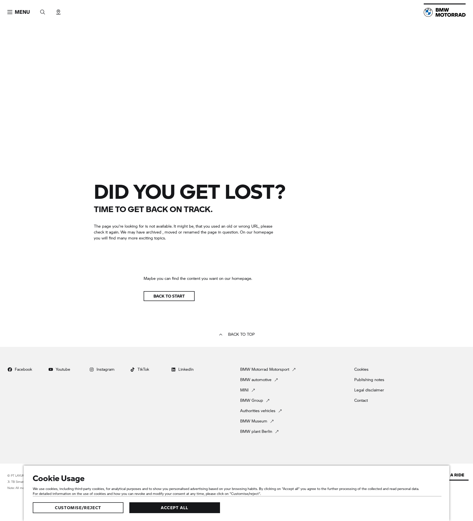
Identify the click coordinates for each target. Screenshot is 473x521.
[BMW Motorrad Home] (445, 12)
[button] (18, 12)
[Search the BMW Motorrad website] (43, 10)
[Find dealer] (58, 10)
